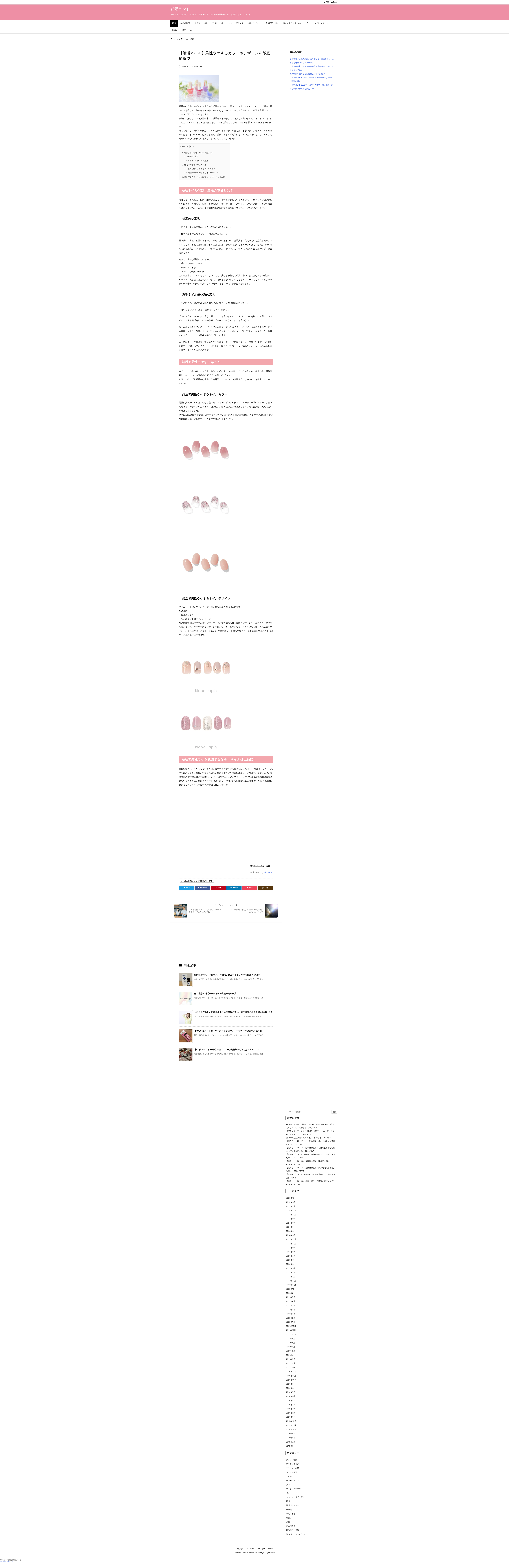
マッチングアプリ (293, 1489)
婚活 (268, 866)
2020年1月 (290, 1417)
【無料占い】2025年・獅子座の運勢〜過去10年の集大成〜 (310, 1174)
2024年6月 (290, 1231)
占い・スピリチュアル (295, 1497)
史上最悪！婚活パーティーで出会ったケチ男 (215, 993)
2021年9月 (290, 1338)
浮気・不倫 (290, 1513)
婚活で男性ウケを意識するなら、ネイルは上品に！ (204, 177)
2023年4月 (290, 1264)
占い (288, 1493)
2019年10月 (291, 1429)
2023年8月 (290, 1252)
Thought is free (269, 1553)
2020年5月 (290, 1400)
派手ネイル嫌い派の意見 (196, 160)
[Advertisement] (226, 824)
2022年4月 (290, 1309)
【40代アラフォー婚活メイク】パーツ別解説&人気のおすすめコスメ (227, 1049)
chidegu (268, 872)
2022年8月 (290, 1293)
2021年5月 (290, 1351)
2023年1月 (290, 1276)
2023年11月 (291, 1243)
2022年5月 (290, 1305)
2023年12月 (291, 1239)
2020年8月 (290, 1388)
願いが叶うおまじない (295, 1534)
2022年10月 (291, 1289)
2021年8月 (290, 1342)
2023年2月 (290, 1272)
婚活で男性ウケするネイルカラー (199, 168)
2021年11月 (291, 1330)
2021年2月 (290, 1363)
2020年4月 (290, 1404)
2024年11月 (291, 1214)
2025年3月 (290, 1202)
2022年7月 (290, 1297)
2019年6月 (290, 1446)
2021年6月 (290, 1347)
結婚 (288, 1522)
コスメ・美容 (188, 39)
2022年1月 (290, 1322)
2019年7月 (290, 1442)
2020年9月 (290, 1384)
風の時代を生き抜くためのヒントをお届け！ (308, 74)
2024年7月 (290, 1227)
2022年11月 (291, 1285)
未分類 (289, 1509)
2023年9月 (290, 1247)
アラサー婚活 (291, 1460)
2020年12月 (291, 1371)
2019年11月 (291, 1425)
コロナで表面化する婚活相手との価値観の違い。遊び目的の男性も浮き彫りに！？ (233, 1012)
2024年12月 (291, 1210)
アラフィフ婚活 (292, 1464)
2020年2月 (290, 1413)
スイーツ (289, 1476)
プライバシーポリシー (6, 1561)
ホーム (175, 39)
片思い (289, 1518)
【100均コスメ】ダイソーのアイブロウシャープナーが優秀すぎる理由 (228, 1030)
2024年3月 (290, 1235)
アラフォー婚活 (292, 1468)
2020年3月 (290, 1409)
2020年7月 (290, 1392)
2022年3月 (290, 1314)
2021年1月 (290, 1367)
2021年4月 (290, 1355)
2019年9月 (290, 1433)
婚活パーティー (292, 1505)
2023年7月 (290, 1256)
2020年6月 (290, 1396)
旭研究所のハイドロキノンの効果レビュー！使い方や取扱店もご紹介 (227, 974)
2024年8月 (290, 1223)
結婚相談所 (290, 1526)
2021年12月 (291, 1326)
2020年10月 (291, 1380)
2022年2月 (290, 1318)
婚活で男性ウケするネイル (194, 165)
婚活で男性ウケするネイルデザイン (201, 172)
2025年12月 (291, 1198)
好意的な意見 (191, 156)
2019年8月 (290, 1437)
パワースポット (292, 1480)
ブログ (289, 1484)
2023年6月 (290, 1260)
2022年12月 (291, 1280)
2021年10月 (291, 1334)
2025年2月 (290, 1206)
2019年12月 (291, 1421)
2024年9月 (290, 1218)
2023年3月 (290, 1268)
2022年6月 (290, 1301)
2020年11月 (291, 1376)
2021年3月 (290, 1359)
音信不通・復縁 (292, 1530)
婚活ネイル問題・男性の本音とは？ (198, 152)
